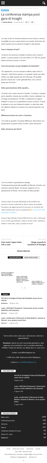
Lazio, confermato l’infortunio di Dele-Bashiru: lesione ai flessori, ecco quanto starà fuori (22, 279)
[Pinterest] (14, 28)
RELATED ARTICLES (15, 257)
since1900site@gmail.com (26, 352)
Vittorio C (4, 313)
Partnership (29, 449)
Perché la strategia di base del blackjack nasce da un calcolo (7, 274)
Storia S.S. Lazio (6, 434)
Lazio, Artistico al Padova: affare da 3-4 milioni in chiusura (38, 282)
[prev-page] (22, 288)
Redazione (4, 303)
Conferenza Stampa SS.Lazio (11, 431)
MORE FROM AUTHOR (31, 257)
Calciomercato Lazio (8, 420)
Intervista (4, 424)
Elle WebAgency (34, 357)
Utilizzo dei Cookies (18, 449)
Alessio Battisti (7, 22)
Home (2, 8)
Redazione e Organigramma (18, 457)
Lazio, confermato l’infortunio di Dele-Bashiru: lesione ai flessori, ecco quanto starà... (29, 399)
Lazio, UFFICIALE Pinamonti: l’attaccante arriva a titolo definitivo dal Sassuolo (29, 387)
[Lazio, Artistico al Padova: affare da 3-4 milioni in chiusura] (39, 270)
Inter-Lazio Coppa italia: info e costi (11, 243)
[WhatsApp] (19, 28)
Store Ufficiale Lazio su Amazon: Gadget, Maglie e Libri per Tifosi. (24, 454)
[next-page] (25, 288)
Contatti (37, 449)
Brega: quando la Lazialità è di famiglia (36, 243)
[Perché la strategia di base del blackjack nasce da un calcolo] (8, 266)
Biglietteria (4, 438)
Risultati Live (33, 457)
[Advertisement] (23, 156)
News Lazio (10, 8)
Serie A (3, 427)
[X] (8, 28)
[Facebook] (3, 28)
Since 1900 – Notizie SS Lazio (23, 451)
